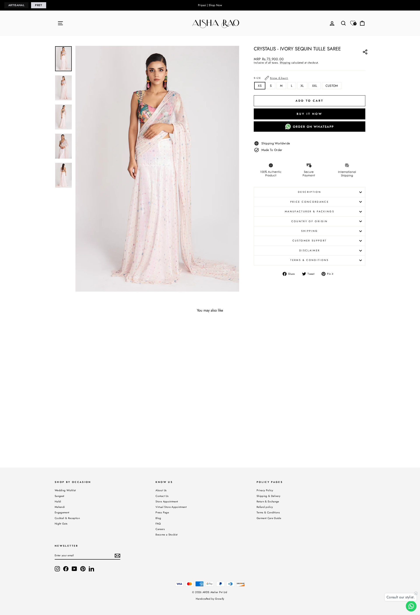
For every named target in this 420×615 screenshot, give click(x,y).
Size (271, 78)
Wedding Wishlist (65, 490)
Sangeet (59, 496)
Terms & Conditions (309, 260)
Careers (160, 529)
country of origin (309, 221)
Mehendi (60, 507)
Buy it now (309, 114)
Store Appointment (167, 501)
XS (260, 85)
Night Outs (61, 523)
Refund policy (265, 507)
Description (309, 192)
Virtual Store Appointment (171, 507)
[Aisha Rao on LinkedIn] (91, 568)
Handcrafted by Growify (210, 599)
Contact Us (162, 496)
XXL (314, 85)
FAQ (158, 523)
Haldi (58, 501)
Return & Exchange (268, 501)
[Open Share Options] (365, 52)
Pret (38, 5)
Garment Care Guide (269, 518)
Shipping (285, 62)
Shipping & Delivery (268, 496)
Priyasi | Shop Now (210, 5)
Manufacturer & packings (309, 211)
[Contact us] (411, 606)
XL (302, 85)
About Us (161, 490)
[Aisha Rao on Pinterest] (83, 568)
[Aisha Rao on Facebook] (65, 568)
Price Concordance (309, 202)
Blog (158, 518)
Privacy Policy (265, 490)
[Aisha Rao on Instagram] (57, 568)
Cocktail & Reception (67, 518)
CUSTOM (332, 85)
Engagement (62, 512)
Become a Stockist (166, 534)
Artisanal (16, 5)
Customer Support (309, 240)
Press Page (162, 512)
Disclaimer (309, 250)
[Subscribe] (117, 555)
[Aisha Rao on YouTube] (74, 568)
